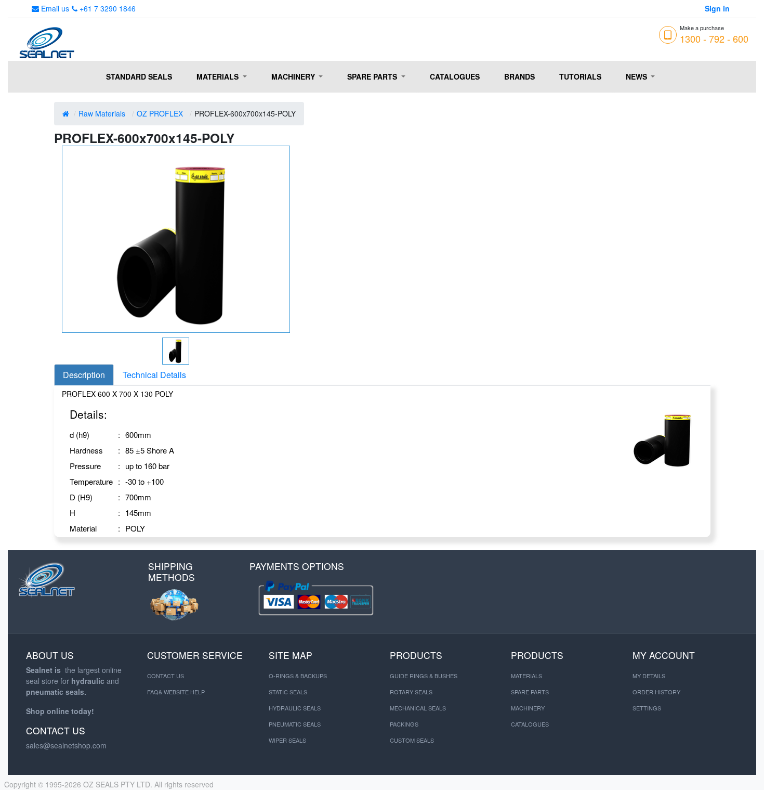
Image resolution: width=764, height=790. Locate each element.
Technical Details (154, 375)
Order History (656, 692)
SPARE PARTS (530, 692)
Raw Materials (101, 113)
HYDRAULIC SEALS (295, 708)
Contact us (165, 675)
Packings (404, 724)
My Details (649, 675)
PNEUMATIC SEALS (295, 724)
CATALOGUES (530, 724)
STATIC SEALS (288, 692)
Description (84, 375)
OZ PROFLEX (160, 113)
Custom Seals (412, 740)
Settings (647, 708)
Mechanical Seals (418, 708)
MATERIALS (526, 675)
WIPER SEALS (287, 740)
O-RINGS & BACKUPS (298, 675)
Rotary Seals (411, 692)
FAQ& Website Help (176, 692)
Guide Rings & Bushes (423, 675)
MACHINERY (528, 708)
